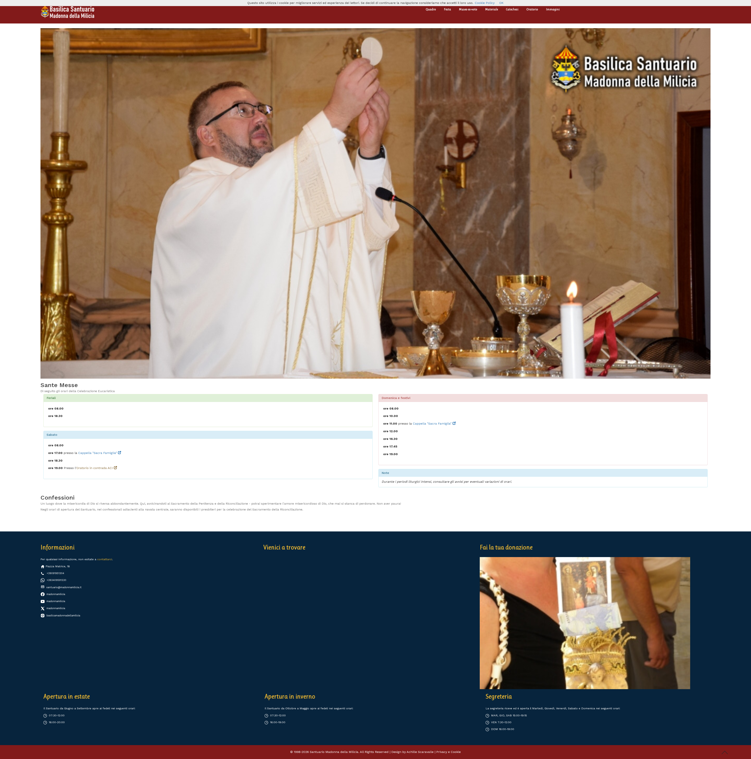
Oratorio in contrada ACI (95, 468)
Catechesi (512, 9)
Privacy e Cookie (448, 752)
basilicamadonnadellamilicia (63, 615)
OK (501, 3)
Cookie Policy (485, 3)
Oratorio (532, 9)
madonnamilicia (56, 594)
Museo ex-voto (468, 9)
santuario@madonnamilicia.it (64, 587)
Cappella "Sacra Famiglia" (98, 453)
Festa (447, 9)
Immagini (553, 9)
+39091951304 (55, 573)
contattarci (104, 559)
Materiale (491, 9)
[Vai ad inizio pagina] (725, 752)
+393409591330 (56, 580)
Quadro (431, 9)
